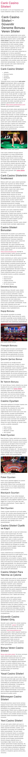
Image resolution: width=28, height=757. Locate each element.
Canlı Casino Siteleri (10, 4)
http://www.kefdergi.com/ (14, 630)
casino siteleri (21, 170)
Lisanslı (14, 625)
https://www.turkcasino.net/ (8, 251)
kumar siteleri (18, 388)
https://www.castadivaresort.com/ (15, 104)
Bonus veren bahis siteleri (8, 654)
